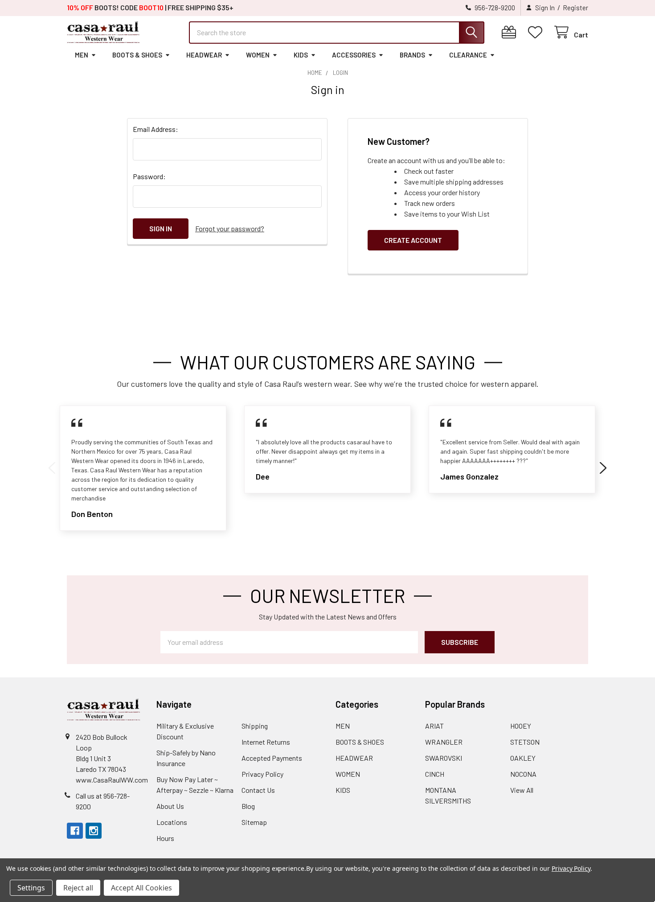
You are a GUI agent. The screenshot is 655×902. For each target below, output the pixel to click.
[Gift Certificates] (510, 32)
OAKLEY (523, 758)
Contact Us (258, 790)
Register (575, 8)
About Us (170, 806)
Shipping (255, 726)
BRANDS (412, 55)
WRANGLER (444, 742)
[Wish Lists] (537, 32)
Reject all (78, 888)
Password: (149, 176)
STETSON (525, 742)
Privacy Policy (262, 774)
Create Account (413, 240)
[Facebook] (75, 831)
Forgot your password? (229, 228)
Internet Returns (266, 742)
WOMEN (258, 55)
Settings (31, 888)
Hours (165, 838)
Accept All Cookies (141, 888)
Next (603, 468)
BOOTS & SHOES (137, 55)
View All (521, 790)
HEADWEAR (204, 55)
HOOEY (520, 726)
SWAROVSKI (443, 758)
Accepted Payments (272, 758)
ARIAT (434, 726)
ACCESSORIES (354, 55)
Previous (52, 468)
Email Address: (155, 129)
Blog (248, 806)
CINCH (434, 774)
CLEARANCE (468, 55)
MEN (81, 55)
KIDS (301, 55)
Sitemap (254, 822)
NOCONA (523, 774)
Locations (171, 822)
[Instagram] (94, 831)
